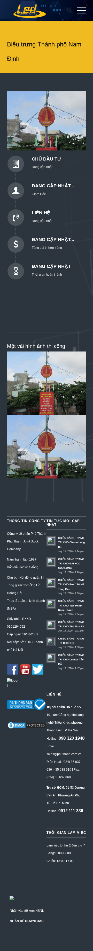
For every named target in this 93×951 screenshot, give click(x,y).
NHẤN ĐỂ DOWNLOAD (27, 921)
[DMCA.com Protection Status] (27, 728)
